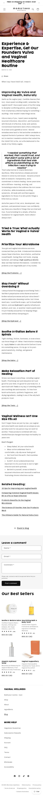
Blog (6, 714)
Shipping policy (22, 788)
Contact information (22, 791)
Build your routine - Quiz (13, 695)
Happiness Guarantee (12, 728)
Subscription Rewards (12, 733)
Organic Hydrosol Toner (9, 662)
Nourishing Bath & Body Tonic (29, 621)
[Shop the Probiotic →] (12, 273)
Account (7, 742)
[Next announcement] (39, 3)
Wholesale (8, 762)
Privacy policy (37, 785)
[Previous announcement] (4, 3)
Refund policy (26, 785)
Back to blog (23, 528)
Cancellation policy (35, 788)
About (6, 704)
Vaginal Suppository (30, 661)
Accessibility (9, 767)
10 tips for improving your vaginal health (19, 488)
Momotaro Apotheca (13, 785)
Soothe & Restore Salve (11, 620)
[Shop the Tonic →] (10, 405)
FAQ (6, 747)
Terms (6, 752)
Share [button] (6, 76)
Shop (6, 700)
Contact (7, 757)
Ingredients (8, 709)
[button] (4, 9)
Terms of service (9, 788)
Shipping (7, 738)
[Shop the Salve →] (10, 360)
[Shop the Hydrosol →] (11, 321)
